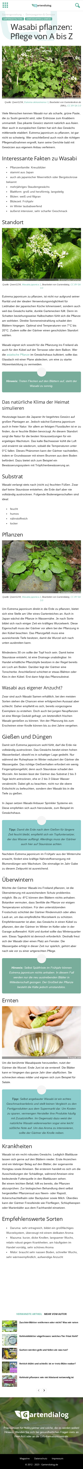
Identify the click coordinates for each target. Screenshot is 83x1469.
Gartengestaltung (12, 14)
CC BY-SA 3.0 (74, 105)
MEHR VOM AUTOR (55, 1314)
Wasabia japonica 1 (31, 284)
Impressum (57, 1458)
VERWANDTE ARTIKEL (29, 1314)
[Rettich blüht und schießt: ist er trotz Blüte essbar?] (9, 1367)
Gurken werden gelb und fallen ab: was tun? (43, 1349)
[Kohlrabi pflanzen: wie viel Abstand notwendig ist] (9, 1381)
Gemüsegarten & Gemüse (38, 19)
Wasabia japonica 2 (31, 597)
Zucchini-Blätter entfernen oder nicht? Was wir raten (48, 1322)
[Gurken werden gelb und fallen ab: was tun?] (9, 1353)
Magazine (25, 1458)
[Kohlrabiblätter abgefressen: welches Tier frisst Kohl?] (9, 1339)
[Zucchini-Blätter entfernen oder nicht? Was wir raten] (9, 1326)
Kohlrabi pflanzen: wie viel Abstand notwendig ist (46, 1377)
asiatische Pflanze (18, 354)
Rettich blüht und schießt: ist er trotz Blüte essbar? (47, 1363)
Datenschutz (40, 1458)
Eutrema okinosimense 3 (36, 102)
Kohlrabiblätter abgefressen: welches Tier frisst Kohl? (48, 1336)
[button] (76, 5)
